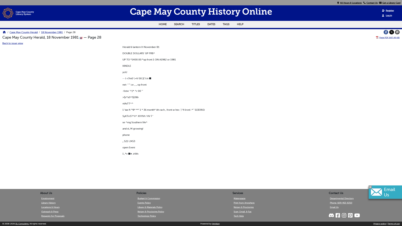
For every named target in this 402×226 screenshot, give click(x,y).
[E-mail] (397, 32)
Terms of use (394, 223)
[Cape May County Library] (4, 33)
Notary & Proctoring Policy (151, 211)
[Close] (370, 187)
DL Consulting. (22, 223)
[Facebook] (386, 32)
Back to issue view (12, 43)
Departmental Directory (342, 198)
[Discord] (331, 215)
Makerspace (239, 198)
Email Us (334, 207)
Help (240, 24)
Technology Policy (147, 216)
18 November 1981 (52, 32)
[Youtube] (357, 215)
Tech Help (239, 216)
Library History (48, 202)
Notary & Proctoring (244, 207)
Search (179, 24)
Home (163, 24)
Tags (226, 24)
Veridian (216, 223)
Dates (211, 24)
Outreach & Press (49, 211)
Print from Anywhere (244, 202)
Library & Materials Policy (150, 207)
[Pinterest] (350, 215)
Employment (47, 198)
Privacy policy (379, 223)
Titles (196, 24)
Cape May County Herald (24, 32)
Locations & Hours (50, 207)
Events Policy (144, 202)
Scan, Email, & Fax (242, 211)
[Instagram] (344, 215)
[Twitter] (391, 32)
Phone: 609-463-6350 (341, 202)
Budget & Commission (149, 198)
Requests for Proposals (52, 216)
